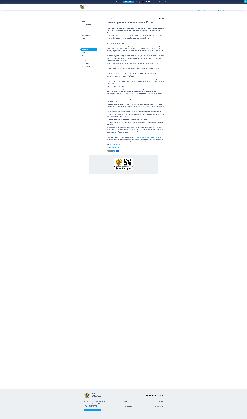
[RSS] (159, 1)
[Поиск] (116, 2)
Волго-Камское (85, 32)
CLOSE (245, 1)
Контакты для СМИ (128, 406)
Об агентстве (101, 6)
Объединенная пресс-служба (113, 6)
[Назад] (91, 164)
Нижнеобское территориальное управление (130, 18)
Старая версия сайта (158, 406)
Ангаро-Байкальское (86, 27)
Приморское (84, 55)
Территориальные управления (130, 6)
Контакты (160, 403)
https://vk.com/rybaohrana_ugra (138, 141)
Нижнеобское (85, 49)
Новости (126, 401)
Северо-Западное (85, 63)
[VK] (149, 1)
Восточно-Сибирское (86, 38)
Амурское (84, 21)
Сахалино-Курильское (86, 57)
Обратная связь (128, 1)
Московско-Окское (86, 46)
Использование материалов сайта (132, 403)
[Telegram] (146, 1)
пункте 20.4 (139, 56)
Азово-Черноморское (86, 24)
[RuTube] (155, 1)
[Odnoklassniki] (108, 151)
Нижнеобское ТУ (116, 144)
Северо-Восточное (86, 60)
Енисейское (84, 41)
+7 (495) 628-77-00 (90, 406)
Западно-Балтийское (86, 44)
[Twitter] (114, 151)
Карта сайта (160, 401)
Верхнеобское (85, 30)
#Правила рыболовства (112, 147)
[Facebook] (116, 151)
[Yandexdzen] (143, 2)
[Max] (139, 2)
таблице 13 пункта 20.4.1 (151, 48)
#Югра (119, 147)
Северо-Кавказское (86, 66)
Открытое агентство (144, 6)
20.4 (118, 132)
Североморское (85, 69)
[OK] (152, 1)
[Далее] (156, 164)
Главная (108, 18)
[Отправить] (118, 151)
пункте (114, 132)
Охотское (84, 52)
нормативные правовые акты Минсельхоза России (148, 137)
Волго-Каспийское (86, 35)
